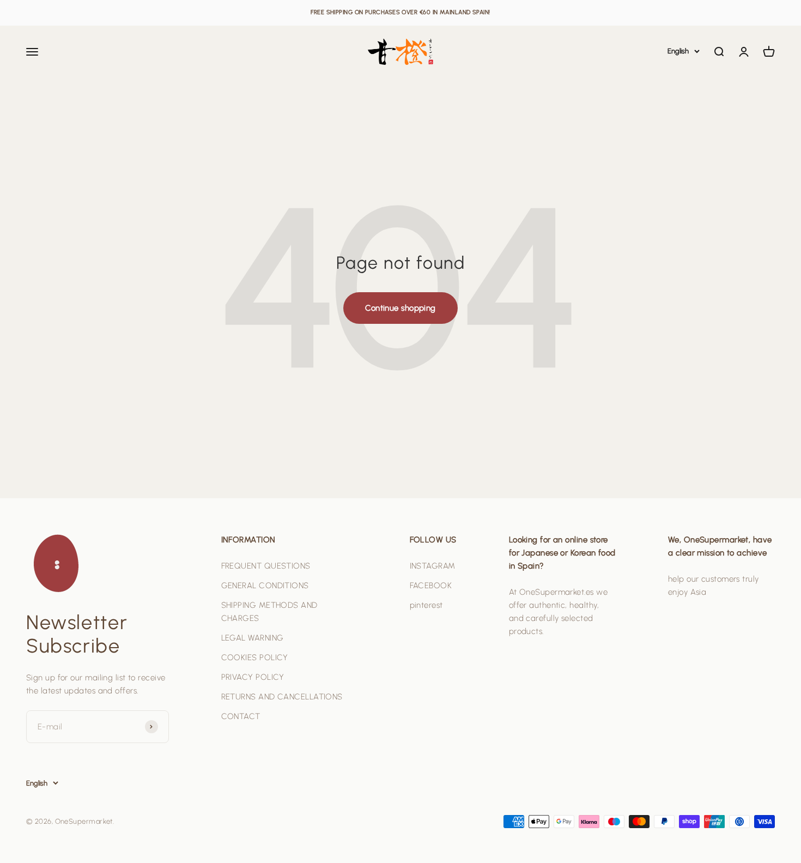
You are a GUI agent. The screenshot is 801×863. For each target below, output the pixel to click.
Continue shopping (400, 308)
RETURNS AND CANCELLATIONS (282, 697)
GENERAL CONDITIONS (265, 585)
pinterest (426, 605)
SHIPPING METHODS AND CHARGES (269, 611)
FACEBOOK (431, 585)
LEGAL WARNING (252, 638)
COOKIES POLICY (254, 657)
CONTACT (240, 716)
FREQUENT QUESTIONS (266, 566)
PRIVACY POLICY (252, 677)
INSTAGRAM (433, 566)
